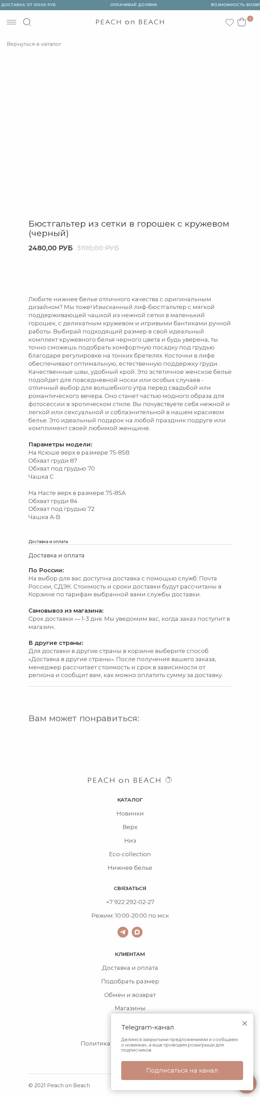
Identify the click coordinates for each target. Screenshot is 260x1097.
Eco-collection (130, 854)
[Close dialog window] (245, 1023)
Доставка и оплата (130, 967)
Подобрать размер (130, 981)
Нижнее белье (130, 867)
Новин (126, 813)
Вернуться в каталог (34, 44)
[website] (27, 22)
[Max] (137, 932)
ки (140, 813)
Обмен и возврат (130, 995)
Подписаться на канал (182, 1070)
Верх (130, 827)
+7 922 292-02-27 (130, 902)
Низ (130, 840)
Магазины (130, 1008)
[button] (56, 273)
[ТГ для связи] (122, 932)
